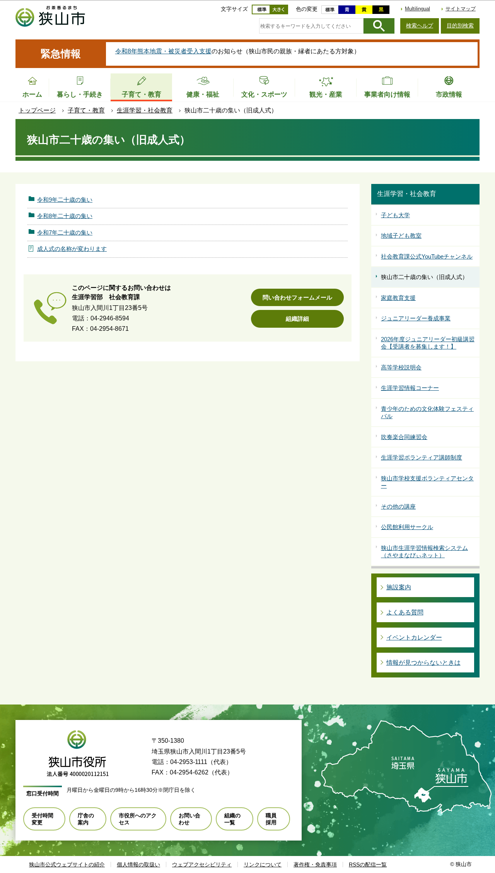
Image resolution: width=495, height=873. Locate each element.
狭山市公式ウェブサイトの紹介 (67, 864)
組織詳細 (297, 318)
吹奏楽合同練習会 (404, 437)
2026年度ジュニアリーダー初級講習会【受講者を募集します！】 (428, 343)
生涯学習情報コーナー (410, 388)
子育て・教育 (86, 110)
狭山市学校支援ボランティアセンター (427, 482)
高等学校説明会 (401, 367)
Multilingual (417, 9)
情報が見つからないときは (423, 662)
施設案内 (398, 587)
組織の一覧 (232, 818)
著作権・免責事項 (315, 864)
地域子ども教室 (401, 235)
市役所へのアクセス (138, 818)
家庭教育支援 (398, 297)
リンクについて (263, 864)
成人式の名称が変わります (72, 248)
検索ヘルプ (419, 25)
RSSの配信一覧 (368, 864)
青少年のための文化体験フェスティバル (427, 412)
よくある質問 (404, 612)
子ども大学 (395, 215)
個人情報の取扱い (138, 864)
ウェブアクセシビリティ (202, 864)
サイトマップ (461, 9)
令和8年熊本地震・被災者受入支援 (163, 51)
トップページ (37, 110)
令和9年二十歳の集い (64, 199)
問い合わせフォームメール (297, 297)
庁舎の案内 (86, 818)
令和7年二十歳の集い (64, 232)
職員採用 (271, 818)
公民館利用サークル (407, 527)
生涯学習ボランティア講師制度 (421, 457)
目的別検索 (460, 25)
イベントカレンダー (414, 637)
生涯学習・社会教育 (144, 110)
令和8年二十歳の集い (64, 216)
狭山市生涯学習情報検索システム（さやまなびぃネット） (424, 552)
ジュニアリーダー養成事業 (416, 318)
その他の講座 (398, 506)
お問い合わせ (189, 818)
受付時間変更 (42, 818)
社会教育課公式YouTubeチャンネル (427, 256)
